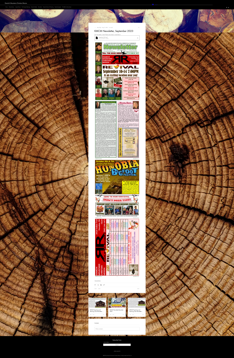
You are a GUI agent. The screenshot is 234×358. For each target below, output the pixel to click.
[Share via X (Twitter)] (98, 287)
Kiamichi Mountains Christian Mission (16, 3)
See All (144, 298)
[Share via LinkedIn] (101, 287)
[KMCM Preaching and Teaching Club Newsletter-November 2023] (137, 305)
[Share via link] (104, 287)
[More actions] (139, 27)
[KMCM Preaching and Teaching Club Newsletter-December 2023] (97, 305)
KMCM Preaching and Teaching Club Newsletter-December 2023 (96, 313)
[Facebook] (228, 7)
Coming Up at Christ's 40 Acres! (102, 19)
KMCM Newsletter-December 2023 (116, 313)
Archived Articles (127, 19)
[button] (144, 19)
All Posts (90, 19)
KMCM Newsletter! (116, 19)
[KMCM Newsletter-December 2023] (117, 305)
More (135, 19)
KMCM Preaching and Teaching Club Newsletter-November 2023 (135, 313)
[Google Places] (226, 7)
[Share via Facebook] (95, 287)
